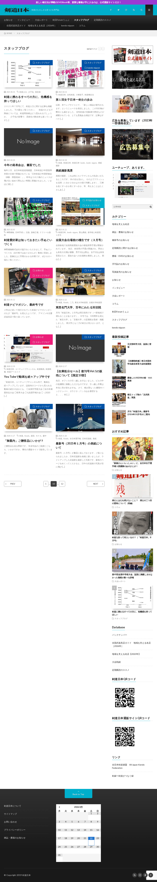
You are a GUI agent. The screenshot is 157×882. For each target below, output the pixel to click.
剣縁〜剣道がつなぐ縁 (123, 776)
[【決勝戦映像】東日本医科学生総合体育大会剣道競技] (119, 366)
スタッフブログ (81, 20)
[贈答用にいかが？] (132, 111)
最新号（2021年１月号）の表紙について (79, 445)
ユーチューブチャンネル (25, 369)
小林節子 (79, 95)
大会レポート (41, 20)
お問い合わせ (10, 821)
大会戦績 (116, 662)
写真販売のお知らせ (121, 272)
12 (62, 484)
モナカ (38, 436)
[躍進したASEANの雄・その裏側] (119, 383)
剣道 (60, 163)
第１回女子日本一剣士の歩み (74, 99)
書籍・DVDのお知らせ (123, 256)
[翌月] (97, 807)
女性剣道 (71, 95)
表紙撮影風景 (64, 170)
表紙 (94, 438)
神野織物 (10, 232)
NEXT (95, 484)
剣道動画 (40, 369)
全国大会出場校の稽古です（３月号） (80, 240)
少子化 (31, 92)
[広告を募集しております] (132, 159)
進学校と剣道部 (94, 232)
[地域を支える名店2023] (132, 88)
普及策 (38, 92)
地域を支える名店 (120, 224)
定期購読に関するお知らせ (125, 248)
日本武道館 (86, 438)
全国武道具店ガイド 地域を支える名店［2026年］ (31, 25)
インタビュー (23, 20)
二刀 (71, 302)
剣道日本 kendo (78, 163)
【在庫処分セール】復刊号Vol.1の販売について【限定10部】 (79, 373)
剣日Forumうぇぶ (61, 20)
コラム (82, 25)
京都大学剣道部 (95, 302)
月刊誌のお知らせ (93, 200)
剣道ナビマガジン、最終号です (24, 304)
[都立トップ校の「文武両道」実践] (119, 400)
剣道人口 (23, 92)
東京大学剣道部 (81, 302)
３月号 (58, 235)
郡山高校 (82, 232)
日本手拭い (20, 232)
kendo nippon (67, 25)
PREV (12, 484)
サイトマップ (10, 813)
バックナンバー (119, 635)
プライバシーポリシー (14, 829)
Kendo (65, 302)
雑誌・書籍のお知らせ (123, 232)
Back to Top (78, 794)
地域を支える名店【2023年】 (126, 654)
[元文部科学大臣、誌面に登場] (119, 349)
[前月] (59, 807)
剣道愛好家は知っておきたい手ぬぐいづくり (28, 242)
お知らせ (8, 20)
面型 (32, 436)
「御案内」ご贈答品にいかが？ (24, 440)
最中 (44, 436)
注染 (28, 232)
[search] (150, 206)
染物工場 (34, 232)
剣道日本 (62, 95)
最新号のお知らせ (120, 240)
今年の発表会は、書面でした (22, 165)
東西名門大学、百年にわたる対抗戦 (78, 307)
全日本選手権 (75, 438)
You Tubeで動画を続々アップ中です (27, 376)
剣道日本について (12, 806)
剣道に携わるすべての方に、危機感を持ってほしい (28, 99)
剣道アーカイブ (13, 372)
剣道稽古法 (89, 95)
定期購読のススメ (102, 20)
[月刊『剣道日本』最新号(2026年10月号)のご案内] (119, 417)
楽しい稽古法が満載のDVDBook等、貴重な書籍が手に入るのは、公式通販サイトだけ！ (78, 2)
